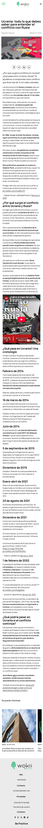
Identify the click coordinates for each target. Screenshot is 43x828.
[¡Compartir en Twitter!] (19, 67)
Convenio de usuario (21, 807)
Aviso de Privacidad (21, 802)
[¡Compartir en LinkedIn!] (24, 67)
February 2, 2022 (26, 556)
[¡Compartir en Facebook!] (14, 67)
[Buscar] (41, 4)
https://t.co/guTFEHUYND (13, 548)
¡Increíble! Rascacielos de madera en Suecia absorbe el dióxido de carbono (18, 749)
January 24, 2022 (29, 594)
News (4, 744)
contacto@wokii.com (21, 790)
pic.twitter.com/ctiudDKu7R (14, 191)
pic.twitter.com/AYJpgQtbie (13, 590)
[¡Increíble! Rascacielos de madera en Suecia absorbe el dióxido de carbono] (19, 725)
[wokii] (23, 4)
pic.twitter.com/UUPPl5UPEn (14, 551)
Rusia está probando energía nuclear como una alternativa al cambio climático (18, 688)
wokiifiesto (21, 779)
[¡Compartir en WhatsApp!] (29, 67)
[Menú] (3, 3)
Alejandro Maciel (7, 33)
